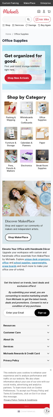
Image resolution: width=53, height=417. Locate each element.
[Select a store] (39, 11)
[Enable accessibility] (46, 410)
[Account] (44, 11)
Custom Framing (10, 3)
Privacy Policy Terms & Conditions (20, 400)
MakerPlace (29, 3)
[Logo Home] (10, 11)
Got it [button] (26, 406)
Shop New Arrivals (18, 78)
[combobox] (15, 19)
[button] (26, 411)
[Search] (28, 19)
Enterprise (46, 3)
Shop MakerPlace (18, 237)
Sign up (42, 312)
